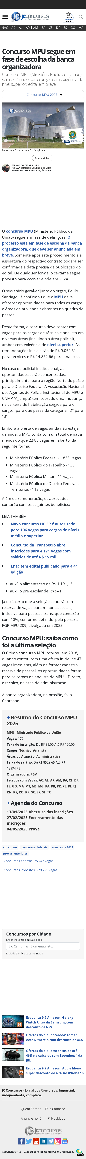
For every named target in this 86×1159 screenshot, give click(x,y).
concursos (10, 847)
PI (69, 786)
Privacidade (56, 1118)
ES (65, 27)
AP (28, 27)
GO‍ (72, 27)
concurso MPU (19, 231)
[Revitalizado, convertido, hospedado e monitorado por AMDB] (80, 1152)
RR (27, 792)
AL (20, 27)
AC (13, 27)
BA (43, 27)
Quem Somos (31, 1109)
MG (41, 786)
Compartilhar (42, 158)
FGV (34, 774)
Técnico (25, 750)
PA (47, 786)
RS (15, 792)
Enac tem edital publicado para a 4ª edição (44, 569)
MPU (58, 297)
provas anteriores (15, 853)
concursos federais (34, 847)
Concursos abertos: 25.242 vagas (28, 861)
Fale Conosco (55, 1109)
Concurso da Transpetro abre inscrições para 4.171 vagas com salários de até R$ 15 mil (41, 551)
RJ (74, 786)
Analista (39, 750)
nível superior (59, 344)
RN (9, 792)
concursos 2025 (62, 847)
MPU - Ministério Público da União (34, 732)
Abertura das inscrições (40, 812)
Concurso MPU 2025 (40, 95)
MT (27, 786)
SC (33, 792)
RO (21, 792)
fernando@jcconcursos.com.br (31, 167)
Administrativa (48, 756)
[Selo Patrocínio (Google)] (69, 16)
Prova (23, 829)
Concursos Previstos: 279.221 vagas (30, 870)
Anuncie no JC (31, 1118)
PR (59, 786)
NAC (5, 27)
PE (64, 786)
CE (51, 27)
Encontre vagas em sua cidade (24, 939)
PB (53, 786)
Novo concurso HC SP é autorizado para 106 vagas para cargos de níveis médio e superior (45, 530)
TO (49, 792)
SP (38, 792)
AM (35, 27)
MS (34, 786)
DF (58, 27)
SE (44, 792)
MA (81, 27)
